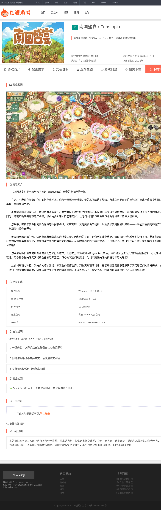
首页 (38, 3)
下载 (56, 3)
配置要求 (37, 69)
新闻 (66, 12)
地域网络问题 (126, 492)
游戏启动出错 (126, 486)
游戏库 (54, 12)
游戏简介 (13, 69)
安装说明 (62, 69)
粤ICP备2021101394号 (95, 505)
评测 (76, 12)
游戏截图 (86, 69)
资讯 (47, 3)
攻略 (65, 3)
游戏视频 (110, 69)
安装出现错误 (126, 482)
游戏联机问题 (126, 489)
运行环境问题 (126, 479)
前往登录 (45, 413)
